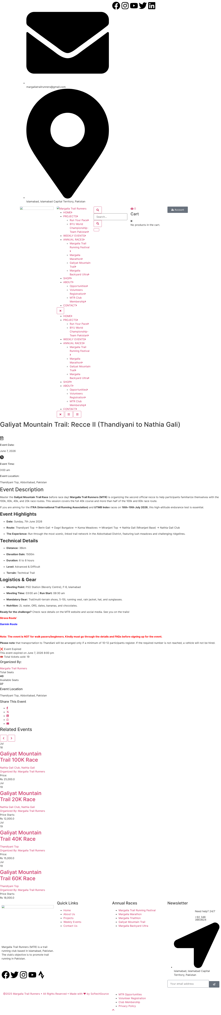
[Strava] (41, 975)
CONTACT (69, 305)
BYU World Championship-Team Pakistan (79, 227)
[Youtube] (134, 6)
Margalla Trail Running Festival (79, 245)
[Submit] (214, 984)
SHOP (66, 278)
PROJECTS (70, 216)
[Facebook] (116, 6)
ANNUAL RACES (73, 239)
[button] (131, 221)
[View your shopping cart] (132, 208)
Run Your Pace (79, 220)
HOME (67, 212)
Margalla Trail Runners (13, 668)
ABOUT (67, 282)
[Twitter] (15, 975)
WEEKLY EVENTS (74, 235)
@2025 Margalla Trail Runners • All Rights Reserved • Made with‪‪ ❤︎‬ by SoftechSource (56, 993)
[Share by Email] (7, 723)
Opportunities (78, 286)
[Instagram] (125, 6)
